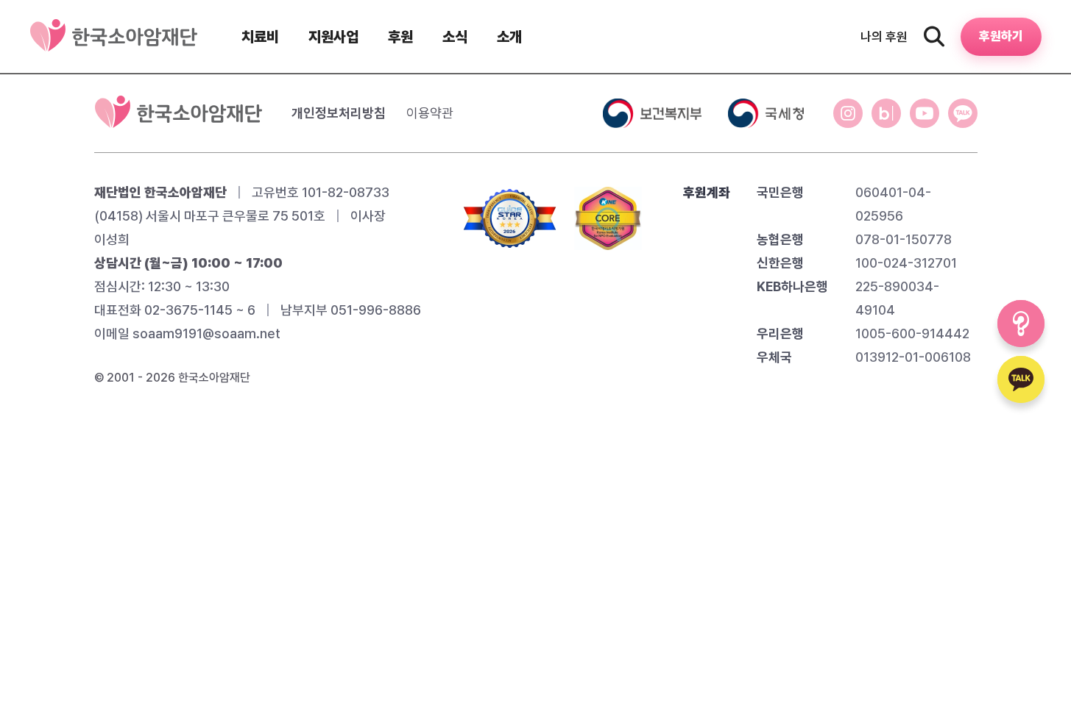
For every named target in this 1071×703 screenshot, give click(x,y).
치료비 (260, 37)
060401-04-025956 (893, 204)
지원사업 (333, 37)
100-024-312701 (906, 263)
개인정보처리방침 (338, 113)
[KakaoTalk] (963, 113)
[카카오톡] (1021, 379)
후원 (400, 37)
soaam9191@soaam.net (206, 333)
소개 (509, 37)
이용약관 (429, 113)
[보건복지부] (652, 113)
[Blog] (886, 113)
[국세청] (766, 113)
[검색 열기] (934, 37)
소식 (454, 37)
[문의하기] (1021, 323)
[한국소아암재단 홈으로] (178, 113)
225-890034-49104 (897, 298)
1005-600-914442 (912, 333)
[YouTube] (924, 113)
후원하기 (1001, 36)
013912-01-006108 (913, 357)
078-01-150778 (903, 239)
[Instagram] (848, 113)
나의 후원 (884, 36)
